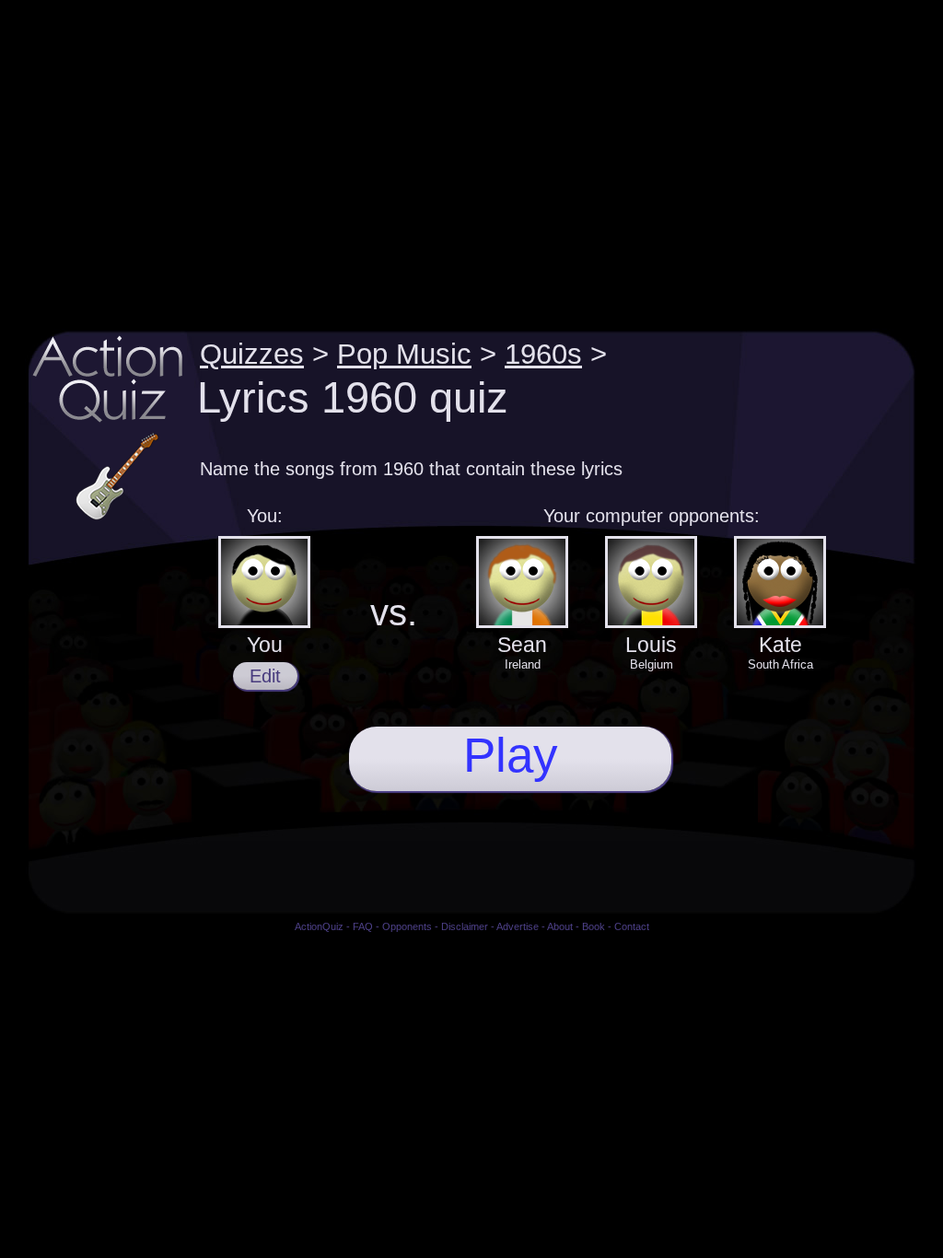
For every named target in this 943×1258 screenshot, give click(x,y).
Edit (265, 676)
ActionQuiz (319, 926)
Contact (631, 926)
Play (510, 755)
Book (593, 926)
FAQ (363, 926)
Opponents (407, 926)
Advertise (517, 926)
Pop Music (404, 353)
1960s (543, 353)
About (560, 926)
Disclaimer (464, 926)
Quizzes (252, 353)
